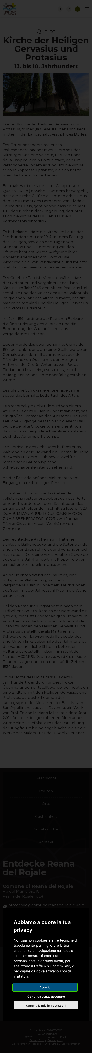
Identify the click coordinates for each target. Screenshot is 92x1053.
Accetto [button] (45, 987)
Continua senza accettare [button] (46, 996)
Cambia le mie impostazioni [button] (46, 1005)
